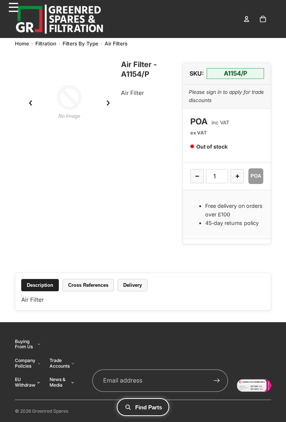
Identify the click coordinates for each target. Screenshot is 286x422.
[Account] (246, 19)
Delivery (132, 285)
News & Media (58, 382)
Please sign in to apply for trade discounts (226, 96)
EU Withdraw (25, 382)
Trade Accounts (60, 363)
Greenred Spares (50, 411)
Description (40, 285)
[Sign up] (217, 380)
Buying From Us (24, 344)
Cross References (88, 285)
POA (256, 176)
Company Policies (25, 363)
